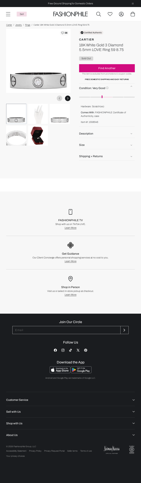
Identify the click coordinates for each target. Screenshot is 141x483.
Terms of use (86, 451)
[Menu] (8, 14)
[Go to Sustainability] (131, 450)
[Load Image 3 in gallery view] (60, 114)
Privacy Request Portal (54, 451)
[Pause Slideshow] (133, 3)
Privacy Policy (35, 451)
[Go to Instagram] (63, 350)
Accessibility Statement (16, 451)
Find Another (107, 68)
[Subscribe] (124, 330)
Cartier (9, 25)
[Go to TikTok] (70, 350)
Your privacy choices (15, 456)
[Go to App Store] (60, 372)
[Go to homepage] (70, 14)
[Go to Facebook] (55, 350)
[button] (98, 14)
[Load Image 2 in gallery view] (38, 114)
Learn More (71, 227)
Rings (27, 25)
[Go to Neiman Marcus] (112, 450)
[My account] (121, 14)
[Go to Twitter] (78, 350)
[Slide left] (59, 98)
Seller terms (72, 451)
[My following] (110, 14)
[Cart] (132, 14)
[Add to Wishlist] (64, 33)
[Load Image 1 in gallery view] (16, 114)
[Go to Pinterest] (85, 350)
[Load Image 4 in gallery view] (16, 136)
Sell (22, 14)
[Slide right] (67, 98)
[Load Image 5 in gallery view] (38, 136)
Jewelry (18, 25)
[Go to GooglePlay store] (81, 372)
